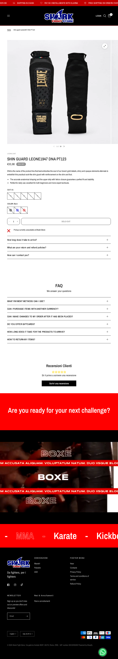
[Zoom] (104, 46)
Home (9, 30)
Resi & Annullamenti (44, 595)
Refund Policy (75, 583)
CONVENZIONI (41, 558)
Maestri (37, 563)
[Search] (104, 16)
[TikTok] (24, 584)
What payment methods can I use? (26, 301)
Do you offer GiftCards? (21, 324)
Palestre (37, 567)
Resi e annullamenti (42, 601)
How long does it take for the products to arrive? (36, 331)
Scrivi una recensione (59, 383)
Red (24, 210)
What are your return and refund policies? (26, 247)
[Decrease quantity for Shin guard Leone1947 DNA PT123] (9, 221)
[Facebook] (10, 585)
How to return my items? (21, 339)
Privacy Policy (75, 571)
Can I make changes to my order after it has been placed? (40, 316)
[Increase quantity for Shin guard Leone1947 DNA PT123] (17, 221)
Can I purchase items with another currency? (33, 308)
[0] (109, 16)
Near (72, 563)
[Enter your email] (27, 616)
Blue (17, 210)
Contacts (73, 567)
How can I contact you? (18, 255)
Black (10, 210)
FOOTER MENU (77, 558)
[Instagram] (17, 585)
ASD (36, 571)
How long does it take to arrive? (22, 239)
